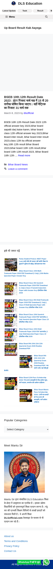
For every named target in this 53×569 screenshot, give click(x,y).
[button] (46, 17)
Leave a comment (17, 169)
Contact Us (10, 551)
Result (40, 11)
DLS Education (30, 3)
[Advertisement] (26, 63)
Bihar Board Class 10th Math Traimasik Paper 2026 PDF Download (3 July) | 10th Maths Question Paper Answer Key (26, 273)
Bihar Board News (18, 164)
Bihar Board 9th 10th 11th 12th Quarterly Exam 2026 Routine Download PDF (31, 346)
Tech (25, 11)
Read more (24, 155)
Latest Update (9, 11)
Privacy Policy (11, 546)
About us (9, 536)
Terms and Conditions (16, 541)
